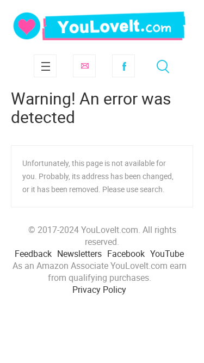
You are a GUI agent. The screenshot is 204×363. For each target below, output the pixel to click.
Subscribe (84, 65)
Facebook (123, 65)
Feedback (33, 254)
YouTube (167, 254)
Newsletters (79, 254)
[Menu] (45, 65)
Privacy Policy (99, 290)
